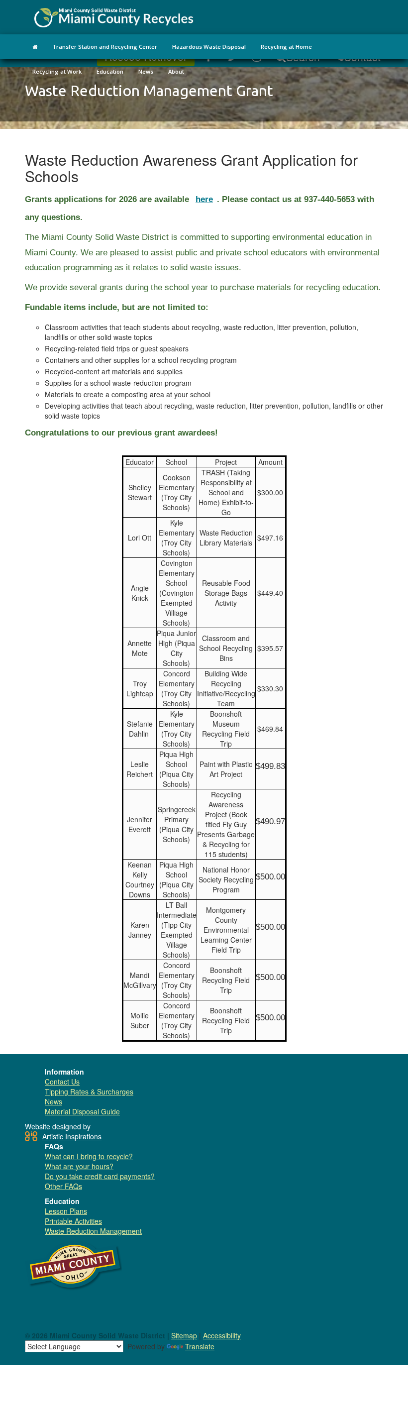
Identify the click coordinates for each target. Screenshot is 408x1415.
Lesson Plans (66, 1211)
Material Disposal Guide (82, 1111)
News (53, 1101)
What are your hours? (79, 1166)
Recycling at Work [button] (57, 71)
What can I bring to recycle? (89, 1156)
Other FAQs (63, 1186)
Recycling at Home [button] (286, 46)
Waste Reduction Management (93, 1231)
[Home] (35, 46)
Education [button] (110, 71)
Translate (199, 1346)
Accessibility (222, 1335)
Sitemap (184, 1335)
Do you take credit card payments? (100, 1176)
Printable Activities (73, 1221)
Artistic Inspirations (72, 1136)
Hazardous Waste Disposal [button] (209, 46)
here (204, 199)
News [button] (145, 71)
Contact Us (62, 1082)
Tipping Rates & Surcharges (89, 1091)
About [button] (176, 71)
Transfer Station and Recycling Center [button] (104, 46)
